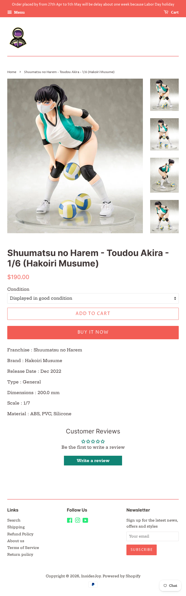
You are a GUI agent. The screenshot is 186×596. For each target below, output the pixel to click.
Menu (19, 12)
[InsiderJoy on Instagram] (77, 521)
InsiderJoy (91, 576)
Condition (18, 289)
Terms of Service (23, 548)
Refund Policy (20, 534)
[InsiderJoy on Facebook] (69, 521)
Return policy (20, 554)
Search (13, 520)
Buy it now (93, 332)
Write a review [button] (93, 460)
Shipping (16, 527)
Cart (174, 12)
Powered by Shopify (121, 576)
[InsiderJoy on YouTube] (85, 521)
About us (15, 541)
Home (11, 72)
